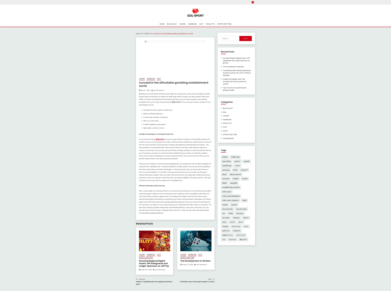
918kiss (225, 157)
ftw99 (235, 170)
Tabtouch (236, 218)
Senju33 (234, 205)
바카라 (246, 226)
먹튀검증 (225, 226)
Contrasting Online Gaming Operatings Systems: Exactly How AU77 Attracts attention (237, 72)
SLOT (201, 24)
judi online (225, 179)
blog (224, 112)
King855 (236, 179)
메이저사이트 (236, 226)
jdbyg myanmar (235, 174)
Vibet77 (246, 218)
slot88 (230, 213)
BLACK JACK (172, 24)
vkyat (224, 222)
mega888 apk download (230, 187)
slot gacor (239, 213)
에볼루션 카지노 (227, 235)
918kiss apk (235, 157)
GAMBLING (192, 24)
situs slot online (241, 209)
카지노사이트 (240, 235)
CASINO (182, 24)
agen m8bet (226, 161)
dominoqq (225, 170)
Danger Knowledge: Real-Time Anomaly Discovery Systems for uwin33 (234, 81)
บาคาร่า (232, 222)
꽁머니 (241, 222)
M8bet (224, 183)
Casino (237, 166)
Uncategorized (228, 138)
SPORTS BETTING (224, 24)
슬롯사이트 (226, 231)
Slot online (225, 218)
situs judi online (227, 209)
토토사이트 (160, 139)
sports (225, 131)
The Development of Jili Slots (195, 260)
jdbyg (224, 174)
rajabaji (225, 205)
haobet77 (244, 170)
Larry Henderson (158, 90)
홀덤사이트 (243, 239)
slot (223, 213)
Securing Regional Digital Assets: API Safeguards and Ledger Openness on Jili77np (154, 263)
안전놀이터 (236, 231)
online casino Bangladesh (231, 196)
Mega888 (233, 183)
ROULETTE (210, 24)
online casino (226, 192)
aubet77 (237, 161)
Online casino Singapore (230, 200)
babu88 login (226, 166)
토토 (223, 239)
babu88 (246, 161)
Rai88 (244, 200)
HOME (162, 24)
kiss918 (244, 179)
